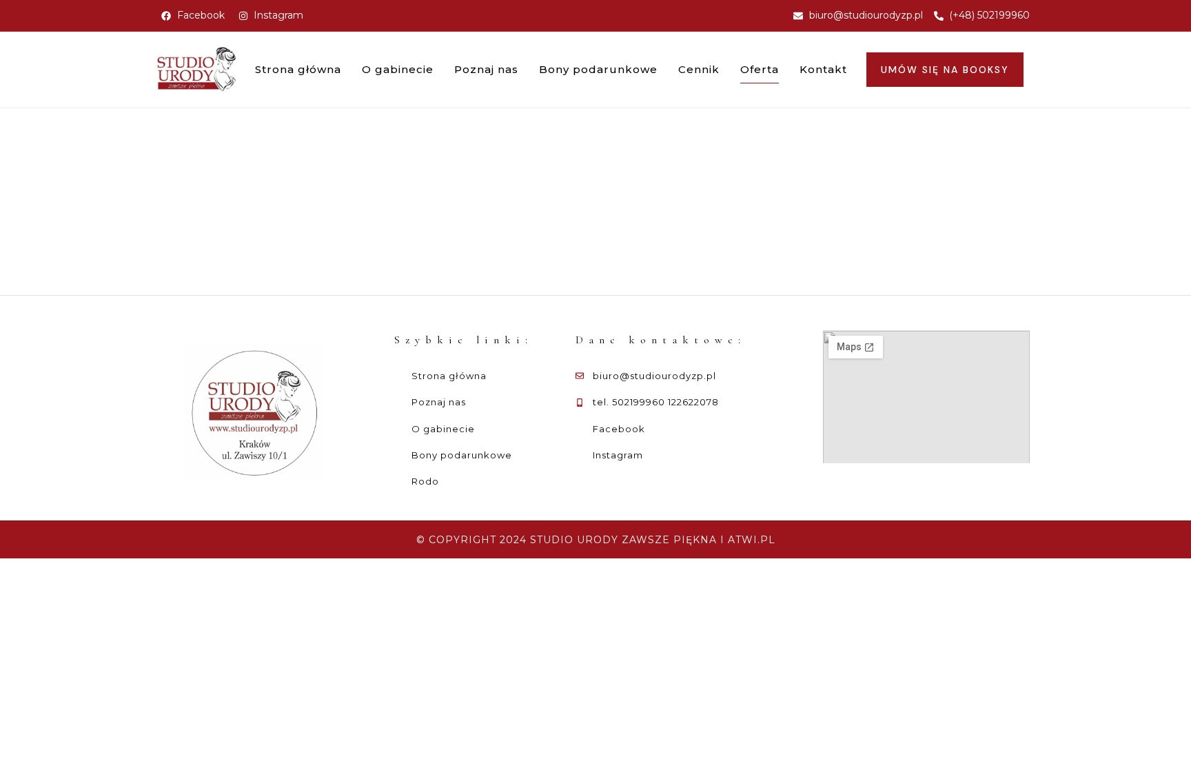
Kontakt (823, 69)
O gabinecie (398, 69)
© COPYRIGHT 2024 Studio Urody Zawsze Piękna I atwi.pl (595, 540)
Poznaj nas (486, 69)
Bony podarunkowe (598, 69)
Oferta (759, 69)
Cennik (699, 69)
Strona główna (298, 69)
